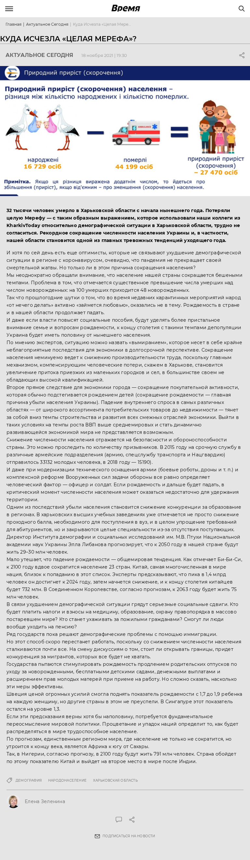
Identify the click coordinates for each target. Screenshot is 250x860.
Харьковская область (115, 780)
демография (29, 780)
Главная (13, 24)
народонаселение (67, 780)
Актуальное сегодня (47, 24)
